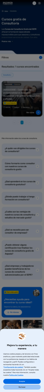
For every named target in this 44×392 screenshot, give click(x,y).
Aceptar (22, 381)
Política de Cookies (16, 375)
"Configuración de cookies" (13, 367)
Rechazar (22, 387)
